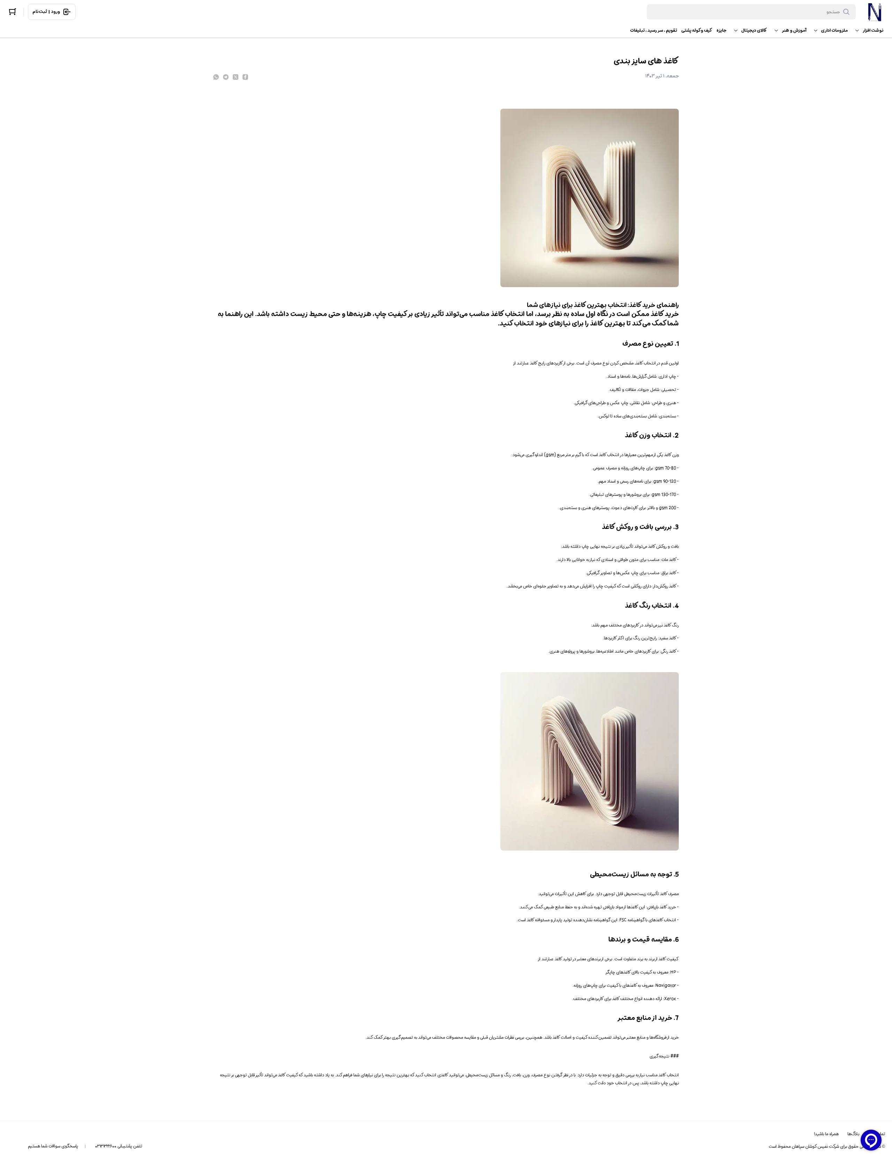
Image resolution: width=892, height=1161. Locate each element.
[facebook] (245, 77)
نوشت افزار (873, 30)
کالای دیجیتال (754, 30)
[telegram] (226, 77)
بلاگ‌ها (853, 1134)
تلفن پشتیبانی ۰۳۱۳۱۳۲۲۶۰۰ (118, 1146)
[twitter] (235, 77)
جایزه (721, 30)
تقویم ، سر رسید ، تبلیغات (653, 30)
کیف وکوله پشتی (696, 30)
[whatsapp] (216, 77)
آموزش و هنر (794, 30)
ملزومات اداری (834, 30)
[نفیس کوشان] (874, 12)
